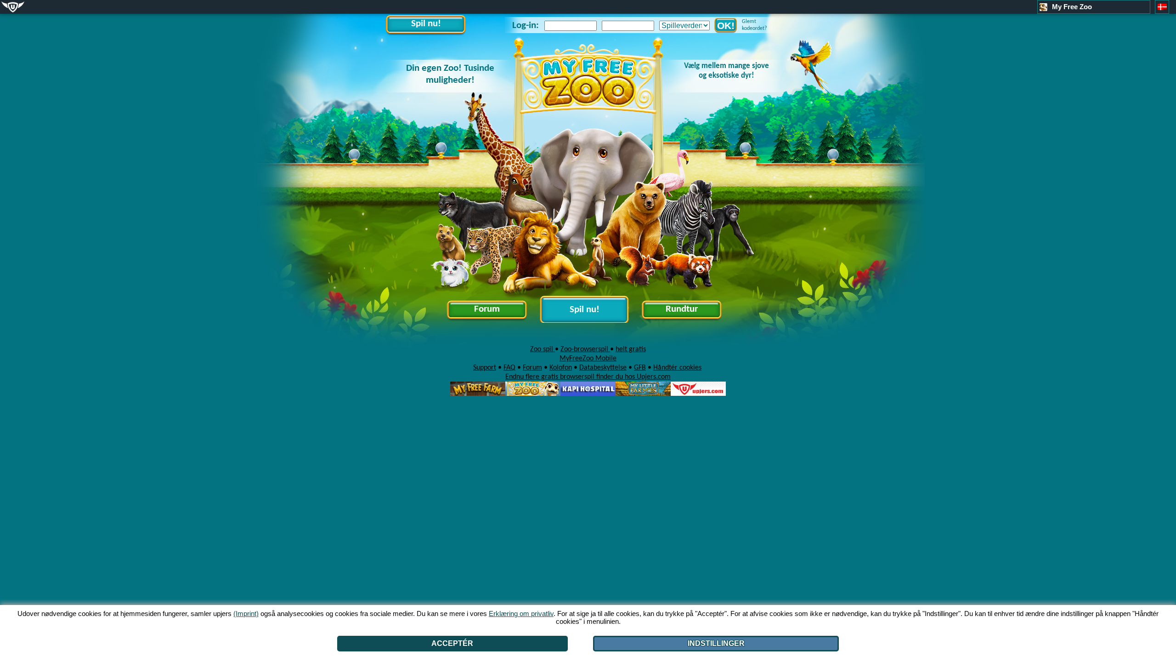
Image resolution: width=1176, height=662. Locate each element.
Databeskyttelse (603, 367)
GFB (640, 367)
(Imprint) (246, 613)
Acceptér (452, 643)
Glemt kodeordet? (754, 25)
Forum (487, 309)
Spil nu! (426, 24)
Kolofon (560, 367)
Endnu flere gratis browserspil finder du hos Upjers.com (588, 377)
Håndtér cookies (677, 367)
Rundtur (682, 309)
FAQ (509, 367)
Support (484, 367)
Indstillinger (716, 643)
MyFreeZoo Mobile (588, 358)
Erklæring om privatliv (521, 613)
